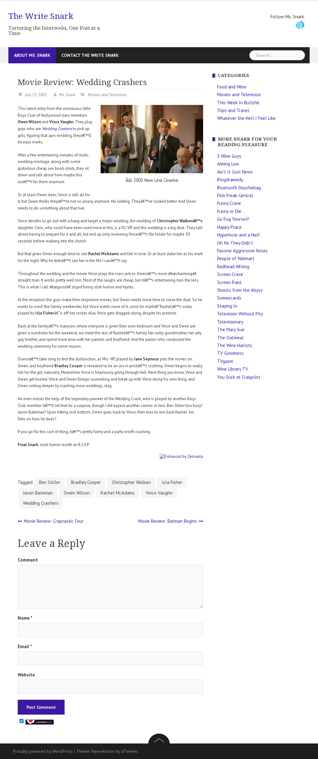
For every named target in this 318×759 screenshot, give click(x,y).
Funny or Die (229, 211)
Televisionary (230, 322)
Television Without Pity (240, 314)
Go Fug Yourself (233, 219)
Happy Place (229, 227)
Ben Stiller (49, 482)
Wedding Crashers (57, 128)
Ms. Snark (67, 94)
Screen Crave (230, 274)
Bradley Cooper (86, 482)
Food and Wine (231, 87)
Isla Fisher (171, 482)
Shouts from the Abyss (240, 290)
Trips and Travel (233, 110)
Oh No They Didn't (235, 243)
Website (26, 675)
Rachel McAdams (118, 493)
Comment (28, 560)
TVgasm (225, 361)
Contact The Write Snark (90, 55)
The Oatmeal (230, 338)
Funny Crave (229, 203)
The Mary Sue (230, 329)
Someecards (229, 298)
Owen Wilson (77, 493)
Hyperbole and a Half (238, 235)
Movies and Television (107, 94)
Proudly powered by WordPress (43, 751)
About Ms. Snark (32, 55)
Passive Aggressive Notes (242, 251)
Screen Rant (229, 282)
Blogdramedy (230, 180)
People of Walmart (235, 258)
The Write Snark (40, 16)
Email (25, 646)
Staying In (227, 306)
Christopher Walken (131, 482)
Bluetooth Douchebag (239, 188)
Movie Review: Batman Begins (167, 521)
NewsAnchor (102, 751)
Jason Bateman (38, 493)
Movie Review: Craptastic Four (54, 521)
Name (25, 618)
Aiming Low (228, 164)
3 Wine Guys (229, 156)
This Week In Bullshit (238, 103)
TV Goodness (230, 353)
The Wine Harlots (234, 345)
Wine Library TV (232, 369)
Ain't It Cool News (235, 172)
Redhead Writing (233, 266)
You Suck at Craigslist (239, 377)
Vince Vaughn (159, 493)
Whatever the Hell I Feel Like (246, 118)
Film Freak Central (235, 195)
